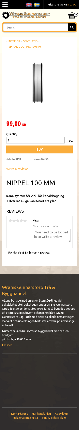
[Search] (72, 27)
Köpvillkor (61, 413)
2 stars (14, 221)
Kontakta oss (19, 413)
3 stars (17, 221)
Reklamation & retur (25, 417)
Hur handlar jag (41, 413)
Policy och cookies (54, 417)
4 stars (21, 221)
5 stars (25, 221)
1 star (10, 221)
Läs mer (7, 345)
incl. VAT (72, 4)
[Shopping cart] (72, 10)
